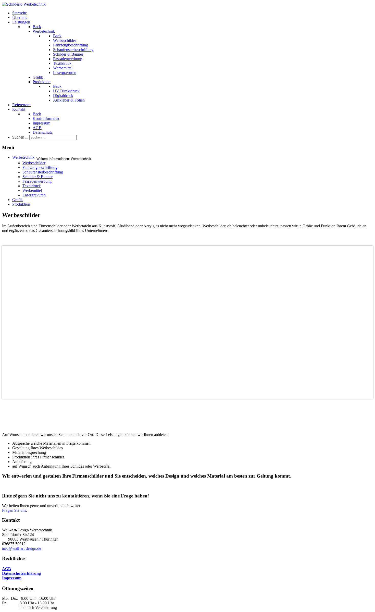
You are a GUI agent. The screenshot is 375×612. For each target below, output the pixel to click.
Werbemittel (32, 190)
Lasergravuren (34, 195)
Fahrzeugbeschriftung (39, 167)
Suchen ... (20, 137)
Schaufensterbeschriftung (42, 172)
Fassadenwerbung (37, 181)
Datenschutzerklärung (21, 573)
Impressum (11, 578)
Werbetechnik (23, 157)
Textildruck (31, 186)
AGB (6, 569)
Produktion (21, 204)
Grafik (17, 199)
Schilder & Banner (37, 176)
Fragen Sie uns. (14, 510)
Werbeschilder (33, 163)
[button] (187, 403)
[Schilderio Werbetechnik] (24, 4)
